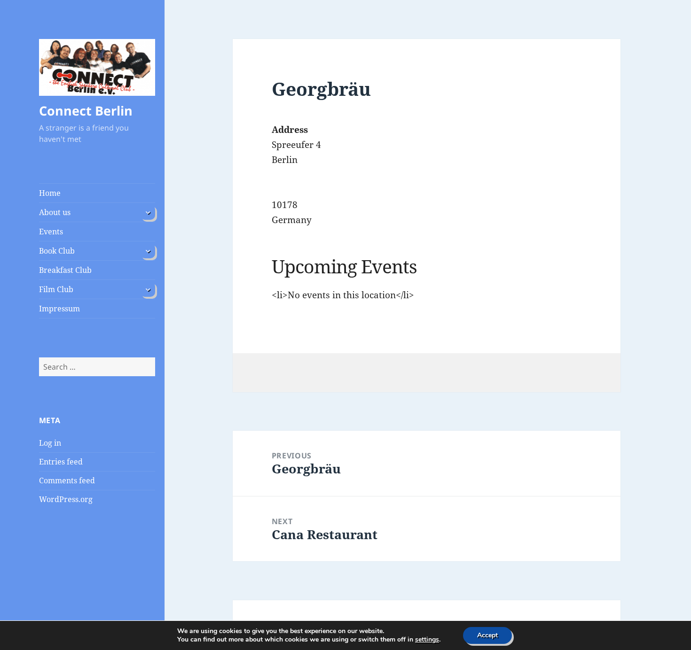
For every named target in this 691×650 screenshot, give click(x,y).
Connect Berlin (86, 110)
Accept (487, 635)
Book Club (57, 251)
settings (427, 639)
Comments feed (67, 480)
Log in (50, 443)
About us (55, 212)
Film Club (56, 289)
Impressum (59, 308)
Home (50, 193)
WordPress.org (66, 499)
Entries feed (61, 462)
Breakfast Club (65, 270)
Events (51, 231)
